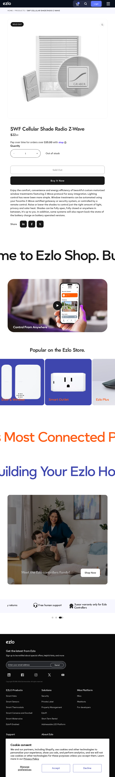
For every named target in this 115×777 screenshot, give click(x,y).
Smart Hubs (11, 696)
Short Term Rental (49, 718)
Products (20, 10)
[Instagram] (36, 675)
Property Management (51, 707)
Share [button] (13, 224)
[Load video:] (57, 305)
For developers (84, 707)
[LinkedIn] (9, 675)
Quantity (15, 146)
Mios (79, 696)
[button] (52, 617)
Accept (56, 768)
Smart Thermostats (15, 707)
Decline (87, 768)
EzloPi (44, 713)
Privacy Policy (31, 758)
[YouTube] (63, 675)
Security (45, 696)
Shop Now (90, 572)
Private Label (47, 701)
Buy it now (58, 180)
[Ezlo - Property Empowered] (10, 642)
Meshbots (81, 701)
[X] (49, 675)
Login (96, 4)
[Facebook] (22, 675)
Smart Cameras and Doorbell (19, 713)
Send (57, 665)
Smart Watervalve (14, 718)
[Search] (85, 4)
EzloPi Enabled (12, 724)
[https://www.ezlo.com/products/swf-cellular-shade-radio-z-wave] (23, 224)
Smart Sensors (12, 701)
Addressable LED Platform (53, 724)
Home (10, 10)
